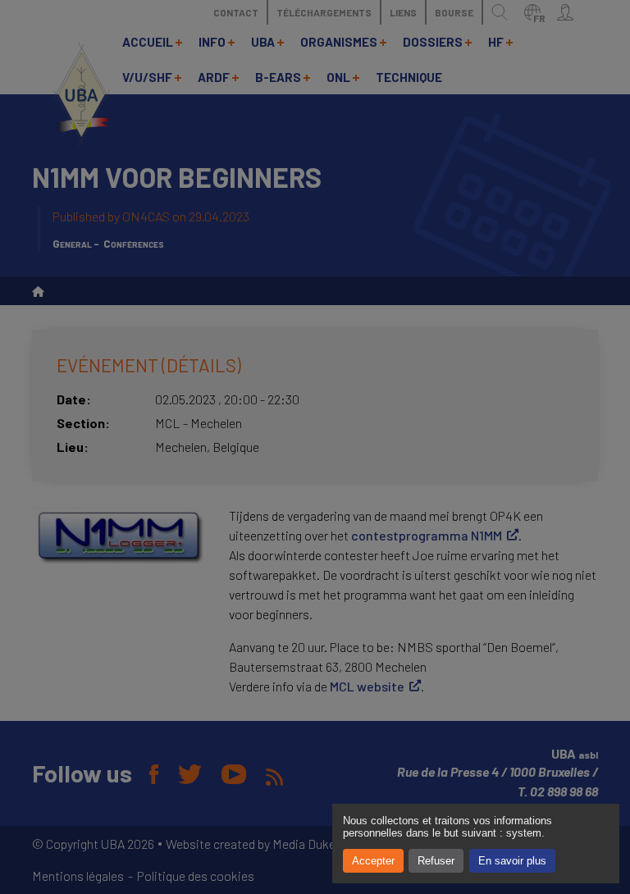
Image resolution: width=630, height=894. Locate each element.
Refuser (436, 861)
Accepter (373, 861)
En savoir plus (512, 861)
